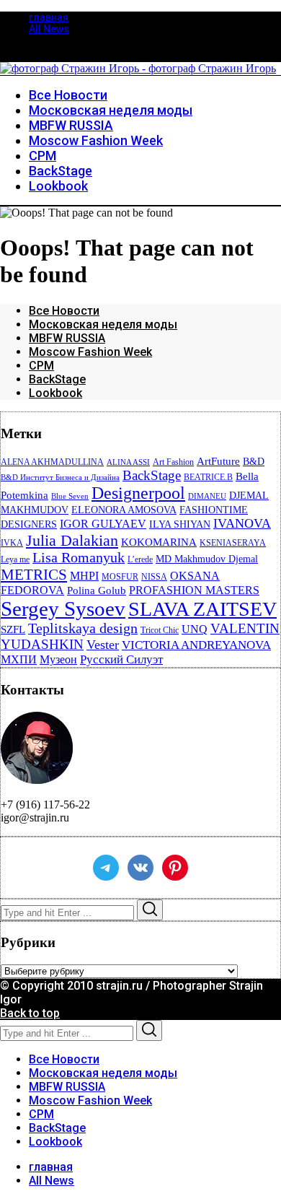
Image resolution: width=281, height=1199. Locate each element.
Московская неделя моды (103, 324)
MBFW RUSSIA (67, 338)
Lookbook (55, 393)
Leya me (15, 559)
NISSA (154, 577)
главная (48, 17)
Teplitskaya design (83, 628)
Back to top (30, 1013)
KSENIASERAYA (233, 543)
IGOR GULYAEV (103, 524)
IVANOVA (242, 523)
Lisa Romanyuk (78, 557)
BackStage (57, 379)
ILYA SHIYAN (179, 524)
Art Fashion (173, 462)
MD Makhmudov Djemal (207, 559)
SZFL (13, 629)
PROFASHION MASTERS (194, 590)
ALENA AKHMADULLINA (52, 462)
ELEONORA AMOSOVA (124, 510)
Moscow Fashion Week (90, 352)
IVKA (12, 543)
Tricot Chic (159, 630)
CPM (41, 365)
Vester (102, 644)
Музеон (58, 659)
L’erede (140, 559)
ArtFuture (218, 461)
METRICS (34, 574)
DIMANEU (207, 496)
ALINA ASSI (128, 462)
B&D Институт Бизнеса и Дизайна (60, 477)
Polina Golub (96, 590)
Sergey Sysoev (63, 608)
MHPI (84, 576)
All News (49, 29)
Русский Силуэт (121, 659)
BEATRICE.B (208, 477)
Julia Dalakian (72, 540)
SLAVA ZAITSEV (202, 609)
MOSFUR (120, 577)
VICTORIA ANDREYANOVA (196, 645)
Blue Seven (70, 496)
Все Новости (64, 311)
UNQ (195, 629)
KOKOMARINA (159, 542)
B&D (253, 461)
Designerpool (138, 493)
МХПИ (19, 659)
